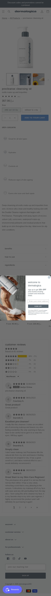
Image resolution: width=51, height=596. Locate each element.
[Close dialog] (49, 277)
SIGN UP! (38, 306)
